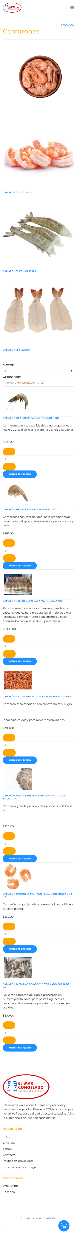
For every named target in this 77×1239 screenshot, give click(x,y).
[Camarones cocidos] (38, 154)
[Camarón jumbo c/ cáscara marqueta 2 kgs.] (18, 584)
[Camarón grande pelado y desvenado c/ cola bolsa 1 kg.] (18, 779)
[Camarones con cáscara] (38, 233)
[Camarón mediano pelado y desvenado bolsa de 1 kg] (18, 967)
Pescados (67, 24)
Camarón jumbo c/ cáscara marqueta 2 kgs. (33, 600)
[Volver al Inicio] (12, 7)
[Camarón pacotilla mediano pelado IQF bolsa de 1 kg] (18, 877)
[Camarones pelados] (38, 312)
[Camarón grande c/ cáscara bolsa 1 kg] (18, 492)
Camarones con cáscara (20, 271)
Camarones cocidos (17, 192)
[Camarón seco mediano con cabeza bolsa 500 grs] (18, 680)
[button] (72, 7)
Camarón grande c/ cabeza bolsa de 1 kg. (31, 418)
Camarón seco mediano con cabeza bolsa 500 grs (37, 696)
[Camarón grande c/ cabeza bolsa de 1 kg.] (18, 401)
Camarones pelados (16, 349)
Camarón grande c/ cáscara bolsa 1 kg (30, 509)
